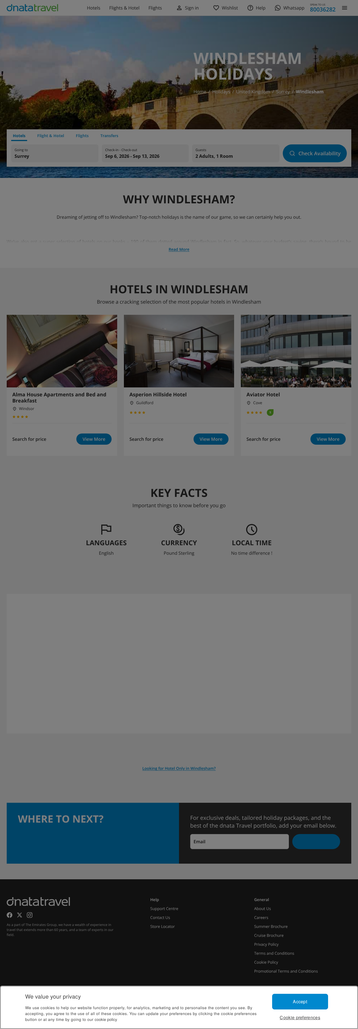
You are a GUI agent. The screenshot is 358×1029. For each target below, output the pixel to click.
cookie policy (106, 1019)
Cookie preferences (300, 1017)
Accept (300, 1001)
